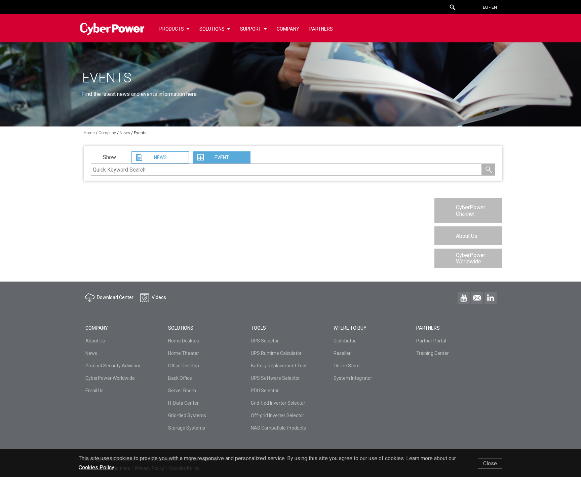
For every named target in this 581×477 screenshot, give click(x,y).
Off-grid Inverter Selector (277, 415)
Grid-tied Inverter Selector (278, 403)
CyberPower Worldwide (470, 258)
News (91, 353)
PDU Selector (265, 390)
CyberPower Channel (470, 210)
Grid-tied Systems (187, 415)
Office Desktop (183, 365)
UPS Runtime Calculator (276, 353)
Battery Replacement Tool (278, 365)
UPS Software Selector (275, 378)
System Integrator (353, 378)
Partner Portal (431, 340)
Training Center (432, 353)
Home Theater (183, 353)
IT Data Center (183, 403)
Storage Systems (186, 428)
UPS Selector (265, 340)
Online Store (347, 365)
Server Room (182, 390)
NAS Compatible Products (278, 428)
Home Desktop (183, 340)
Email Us (94, 390)
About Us (466, 236)
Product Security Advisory (112, 365)
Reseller (342, 353)
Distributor (345, 340)
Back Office (180, 378)
